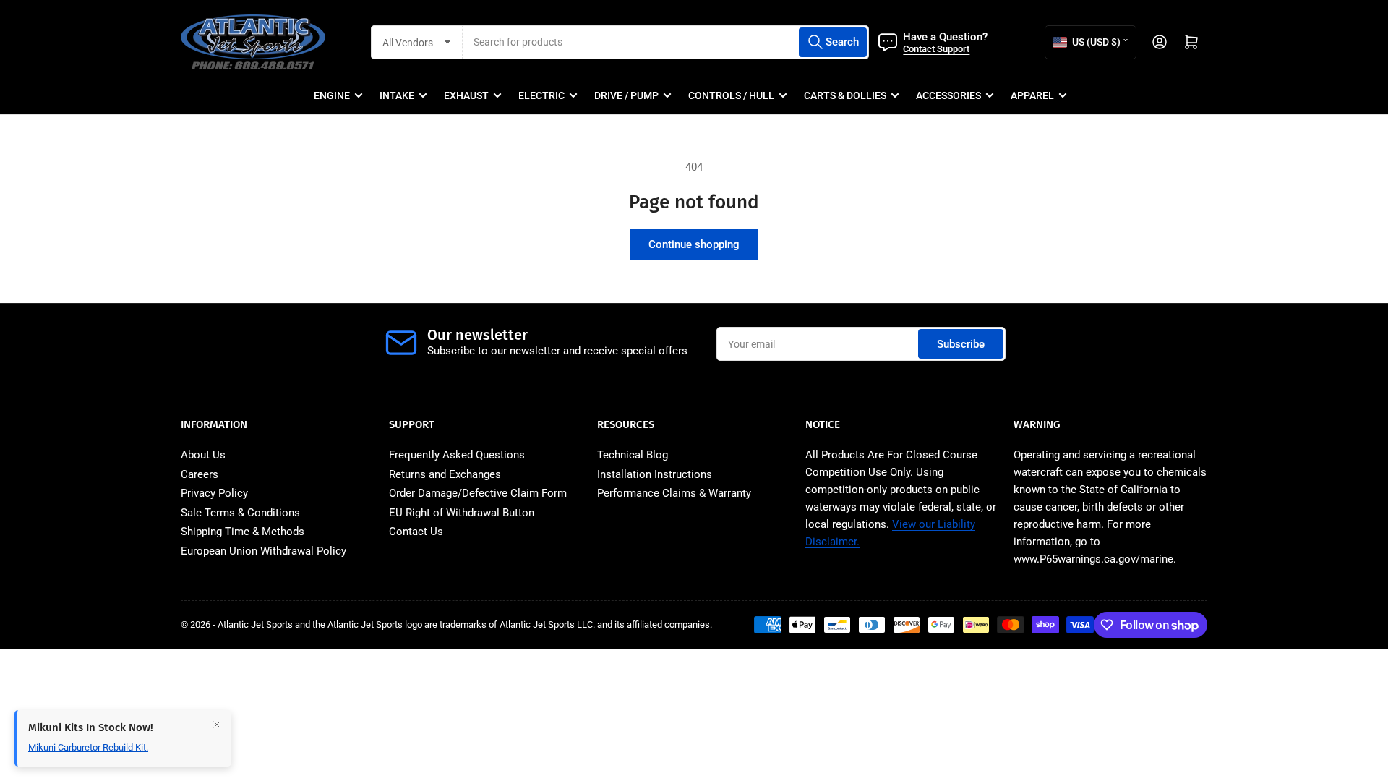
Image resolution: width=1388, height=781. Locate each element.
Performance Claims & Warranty (674, 493)
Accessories (948, 95)
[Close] (217, 724)
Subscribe (961, 344)
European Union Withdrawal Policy (263, 551)
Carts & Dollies (845, 95)
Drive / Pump (626, 95)
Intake (397, 95)
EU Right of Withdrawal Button (461, 512)
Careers (199, 474)
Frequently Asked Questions (457, 454)
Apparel (1032, 95)
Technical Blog (632, 454)
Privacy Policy (214, 493)
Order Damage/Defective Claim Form (478, 493)
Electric (541, 95)
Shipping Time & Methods (242, 531)
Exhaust (466, 95)
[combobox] (666, 42)
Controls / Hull (731, 95)
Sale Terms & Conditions (240, 512)
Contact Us (416, 531)
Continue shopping (694, 244)
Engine (332, 95)
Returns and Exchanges (445, 474)
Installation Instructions (654, 474)
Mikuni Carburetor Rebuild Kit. (88, 747)
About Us (203, 454)
